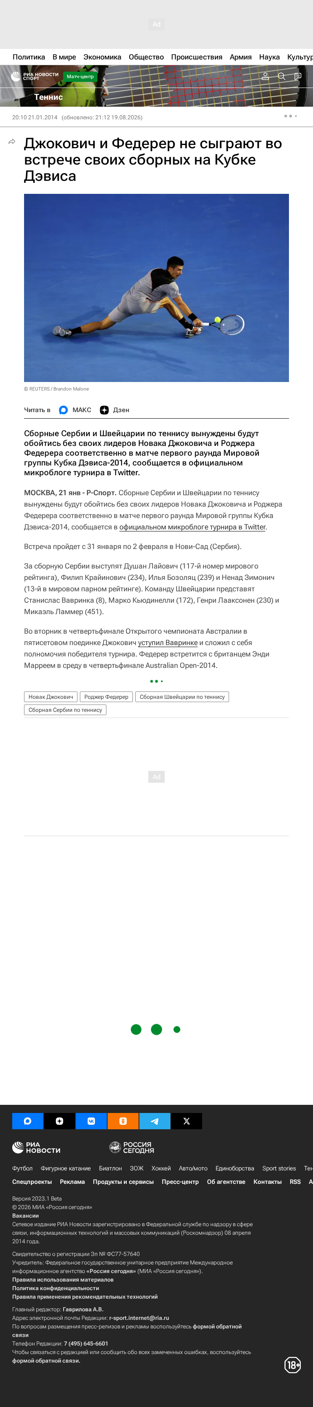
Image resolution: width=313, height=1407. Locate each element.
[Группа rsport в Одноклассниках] (123, 1121)
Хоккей (161, 1168)
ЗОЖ (136, 1168)
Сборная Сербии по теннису (65, 710)
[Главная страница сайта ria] (13, 76)
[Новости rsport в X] (186, 1121)
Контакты (267, 1181)
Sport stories (279, 1168)
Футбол (22, 1168)
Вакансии (25, 1215)
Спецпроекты (32, 1181)
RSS (295, 1181)
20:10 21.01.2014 (34, 117)
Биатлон (110, 1168)
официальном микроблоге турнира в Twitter (192, 526)
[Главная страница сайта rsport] (53, 76)
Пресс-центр (180, 1181)
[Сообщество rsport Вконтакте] (91, 1121)
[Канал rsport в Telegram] (154, 1121)
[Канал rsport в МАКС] (27, 1121)
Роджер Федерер (106, 697)
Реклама (72, 1181)
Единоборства (235, 1168)
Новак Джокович (51, 697)
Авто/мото (193, 1168)
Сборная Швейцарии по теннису (182, 697)
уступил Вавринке (168, 642)
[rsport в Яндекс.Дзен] (59, 1121)
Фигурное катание (66, 1168)
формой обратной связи (45, 1360)
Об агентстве (226, 1181)
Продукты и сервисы (123, 1181)
